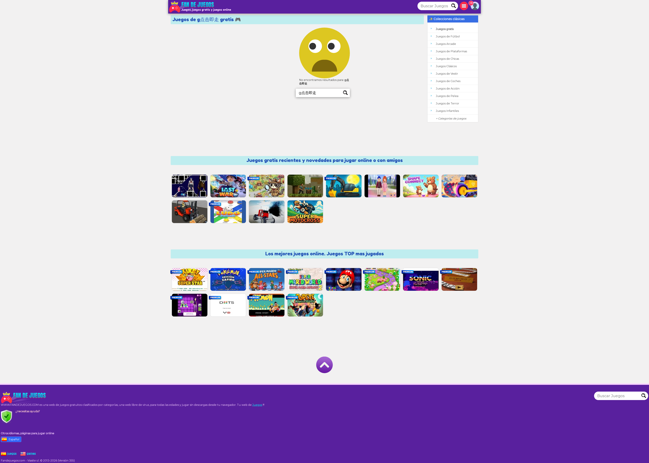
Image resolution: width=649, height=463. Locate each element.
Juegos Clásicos (446, 66)
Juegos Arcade (446, 44)
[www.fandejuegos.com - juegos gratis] (23, 397)
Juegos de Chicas (447, 58)
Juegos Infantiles (447, 111)
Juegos (257, 404)
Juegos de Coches (448, 81)
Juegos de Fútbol (448, 36)
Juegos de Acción (448, 88)
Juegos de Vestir (447, 73)
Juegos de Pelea (447, 96)
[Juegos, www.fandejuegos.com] (192, 7)
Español (14, 439)
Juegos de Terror (447, 103)
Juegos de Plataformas (451, 51)
